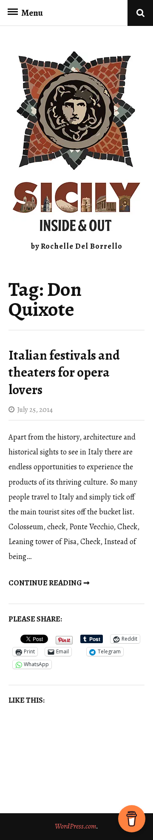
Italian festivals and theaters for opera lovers (64, 372)
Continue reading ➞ (49, 583)
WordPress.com (75, 826)
